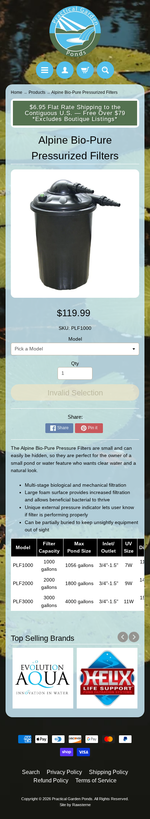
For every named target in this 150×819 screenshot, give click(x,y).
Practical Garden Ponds (72, 799)
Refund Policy (50, 780)
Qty (75, 363)
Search (31, 772)
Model (75, 339)
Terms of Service (96, 780)
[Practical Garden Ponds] (75, 32)
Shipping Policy (108, 772)
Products (37, 92)
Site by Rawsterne (75, 805)
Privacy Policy (64, 772)
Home (16, 92)
